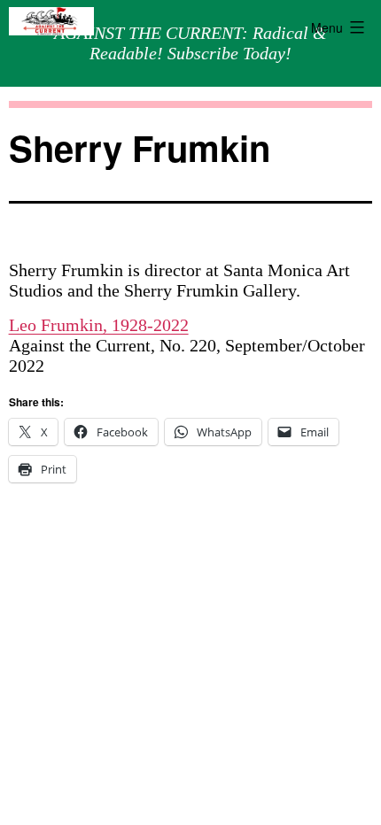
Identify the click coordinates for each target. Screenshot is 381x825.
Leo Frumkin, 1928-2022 (99, 325)
